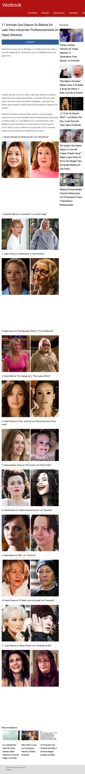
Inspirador (73, 13)
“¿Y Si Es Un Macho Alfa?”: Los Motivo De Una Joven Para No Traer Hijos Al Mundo (71, 119)
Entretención (59, 13)
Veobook (11, 5)
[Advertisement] (30, 75)
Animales (45, 13)
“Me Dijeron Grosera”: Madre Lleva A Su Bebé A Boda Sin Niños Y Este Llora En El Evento (71, 87)
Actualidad (32, 13)
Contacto (9, 769)
